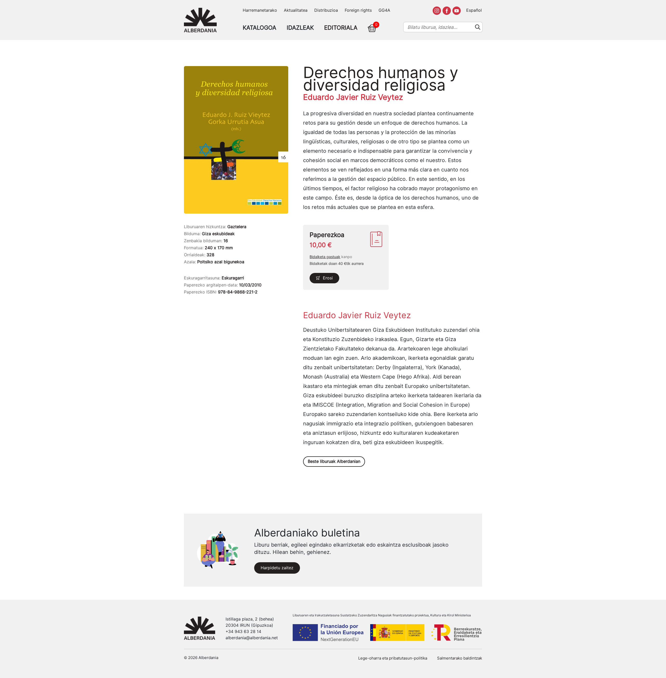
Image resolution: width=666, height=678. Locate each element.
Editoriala (340, 27)
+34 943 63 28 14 (243, 631)
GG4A (384, 10)
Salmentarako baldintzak (459, 658)
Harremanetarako (260, 10)
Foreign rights (358, 10)
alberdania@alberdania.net (252, 637)
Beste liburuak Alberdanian (334, 461)
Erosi (328, 278)
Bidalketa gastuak (325, 257)
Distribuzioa (326, 10)
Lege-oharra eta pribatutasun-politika (392, 658)
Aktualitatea (296, 10)
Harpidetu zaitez (277, 567)
